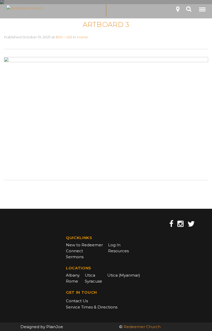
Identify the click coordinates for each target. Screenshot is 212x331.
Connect (74, 251)
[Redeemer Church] (38, 8)
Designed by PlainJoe (41, 326)
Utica (90, 275)
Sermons (75, 256)
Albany (73, 275)
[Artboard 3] (106, 114)
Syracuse (93, 281)
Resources (118, 251)
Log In (114, 245)
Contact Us (77, 300)
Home (82, 37)
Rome (72, 281)
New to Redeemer (84, 245)
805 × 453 (64, 37)
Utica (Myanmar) (123, 275)
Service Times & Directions (91, 307)
